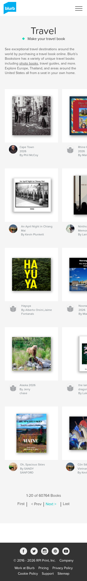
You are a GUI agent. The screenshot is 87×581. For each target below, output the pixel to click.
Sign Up (60, 8)
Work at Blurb (24, 568)
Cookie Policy (28, 574)
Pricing (43, 568)
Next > (51, 504)
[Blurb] (9, 10)
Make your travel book (46, 38)
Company (66, 560)
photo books (28, 63)
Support (48, 574)
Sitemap (63, 574)
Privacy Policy (62, 568)
